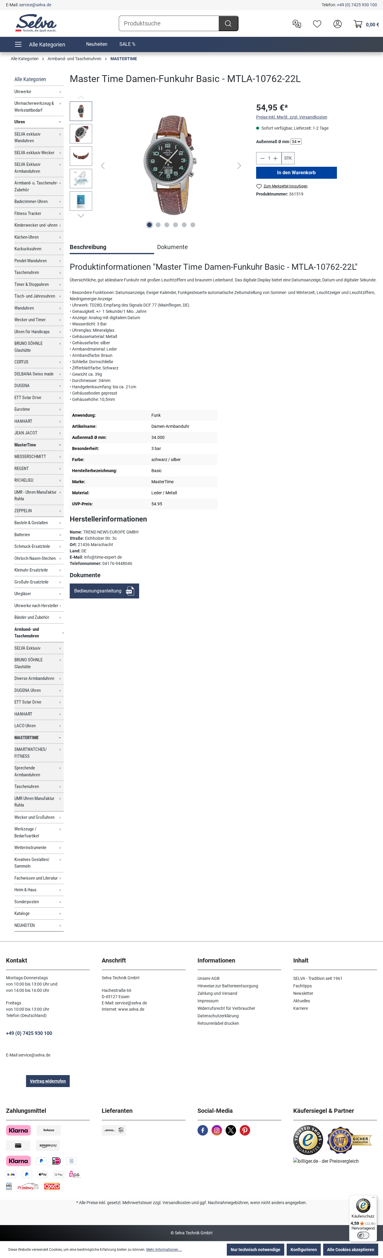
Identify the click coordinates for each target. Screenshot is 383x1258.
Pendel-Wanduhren (30, 260)
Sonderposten (26, 901)
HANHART (23, 421)
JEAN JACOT (25, 433)
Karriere (300, 1008)
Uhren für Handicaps (32, 331)
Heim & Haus (25, 889)
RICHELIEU (23, 480)
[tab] (112, 247)
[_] (171, 165)
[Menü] (373, 1198)
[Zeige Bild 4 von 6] (175, 224)
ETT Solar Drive (27, 397)
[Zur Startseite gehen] (36, 23)
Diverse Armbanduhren (34, 678)
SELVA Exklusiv (27, 648)
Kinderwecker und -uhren (35, 225)
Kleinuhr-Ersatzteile (31, 570)
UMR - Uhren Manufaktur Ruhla (35, 495)
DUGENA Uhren (27, 690)
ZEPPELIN (23, 510)
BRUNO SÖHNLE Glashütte (28, 347)
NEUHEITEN (24, 925)
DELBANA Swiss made (34, 374)
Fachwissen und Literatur (36, 878)
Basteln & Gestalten (31, 522)
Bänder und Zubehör (31, 617)
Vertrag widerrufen (48, 1081)
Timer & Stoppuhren (31, 284)
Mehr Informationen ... (164, 1250)
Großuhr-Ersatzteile (31, 582)
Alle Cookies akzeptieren (350, 1249)
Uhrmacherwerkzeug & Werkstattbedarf (34, 107)
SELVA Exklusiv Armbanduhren (27, 168)
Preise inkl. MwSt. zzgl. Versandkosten (291, 117)
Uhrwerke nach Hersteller (36, 605)
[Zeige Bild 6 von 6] (192, 224)
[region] (157, 165)
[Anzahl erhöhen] (275, 158)
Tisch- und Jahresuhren (34, 296)
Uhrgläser (22, 593)
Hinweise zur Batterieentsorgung (227, 985)
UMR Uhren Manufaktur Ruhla (34, 802)
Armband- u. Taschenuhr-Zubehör (36, 186)
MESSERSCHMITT (30, 456)
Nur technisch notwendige (255, 1249)
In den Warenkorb (296, 172)
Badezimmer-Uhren (31, 201)
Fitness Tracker (27, 213)
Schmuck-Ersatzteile (32, 546)
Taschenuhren (26, 272)
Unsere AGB (208, 978)
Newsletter (303, 993)
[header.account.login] (336, 23)
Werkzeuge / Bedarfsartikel (26, 832)
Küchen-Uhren (26, 237)
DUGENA (22, 385)
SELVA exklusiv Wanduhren (27, 137)
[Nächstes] (239, 165)
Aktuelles (301, 1000)
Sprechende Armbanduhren (27, 771)
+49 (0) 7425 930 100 (357, 4)
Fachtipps (302, 985)
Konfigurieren (304, 1249)
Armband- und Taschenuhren (26, 633)
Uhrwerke (22, 91)
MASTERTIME (26, 737)
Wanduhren (24, 308)
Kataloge (22, 913)
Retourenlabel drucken (218, 1023)
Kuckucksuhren (27, 248)
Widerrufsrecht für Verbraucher (226, 1008)
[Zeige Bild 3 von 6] (166, 224)
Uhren (19, 122)
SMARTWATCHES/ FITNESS (30, 753)
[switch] (363, 1235)
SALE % (127, 44)
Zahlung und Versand (217, 993)
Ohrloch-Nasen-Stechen (35, 558)
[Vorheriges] (102, 165)
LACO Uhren (25, 725)
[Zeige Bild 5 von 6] (184, 224)
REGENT (21, 468)
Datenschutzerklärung (218, 1015)
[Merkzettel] (316, 23)
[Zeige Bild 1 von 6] (149, 224)
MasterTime (25, 445)
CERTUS (21, 362)
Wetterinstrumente (30, 847)
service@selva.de (35, 4)
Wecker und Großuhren (34, 817)
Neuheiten (96, 44)
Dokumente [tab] (172, 247)
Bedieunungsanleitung (97, 591)
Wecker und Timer (30, 319)
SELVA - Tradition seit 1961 (318, 978)
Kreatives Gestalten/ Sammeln (32, 863)
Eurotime (22, 409)
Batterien (22, 534)
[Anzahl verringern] (262, 158)
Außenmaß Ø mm (272, 141)
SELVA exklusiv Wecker (34, 152)
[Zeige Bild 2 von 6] (158, 224)
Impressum (207, 1000)
